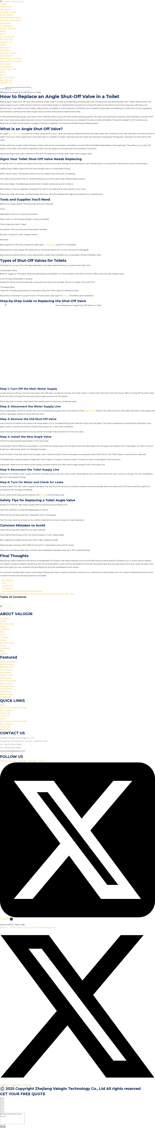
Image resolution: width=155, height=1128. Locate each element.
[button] (77, 85)
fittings (43, 495)
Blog (4, 583)
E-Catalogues (6, 26)
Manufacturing (7, 624)
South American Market (11, 20)
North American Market (11, 18)
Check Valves (6, 670)
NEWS (3, 31)
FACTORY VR (6, 39)
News (2, 705)
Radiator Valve (6, 675)
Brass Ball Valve (7, 667)
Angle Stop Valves (8, 662)
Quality (3, 621)
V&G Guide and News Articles (13, 708)
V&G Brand (5, 10)
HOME (3, 4)
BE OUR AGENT (7, 37)
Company (4, 618)
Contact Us (5, 716)
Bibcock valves (6, 664)
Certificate (4, 629)
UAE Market (5, 23)
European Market (8, 12)
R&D (2, 632)
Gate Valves (5, 672)
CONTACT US (6, 42)
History (3, 626)
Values (3, 635)
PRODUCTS (5, 7)
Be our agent (6, 710)
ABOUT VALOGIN (8, 29)
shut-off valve (15, 134)
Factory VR (5, 713)
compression (50, 245)
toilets (65, 296)
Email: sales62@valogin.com (12, 751)
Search (2, 89)
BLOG (2, 34)
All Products (5, 678)
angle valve (90, 411)
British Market (6, 15)
